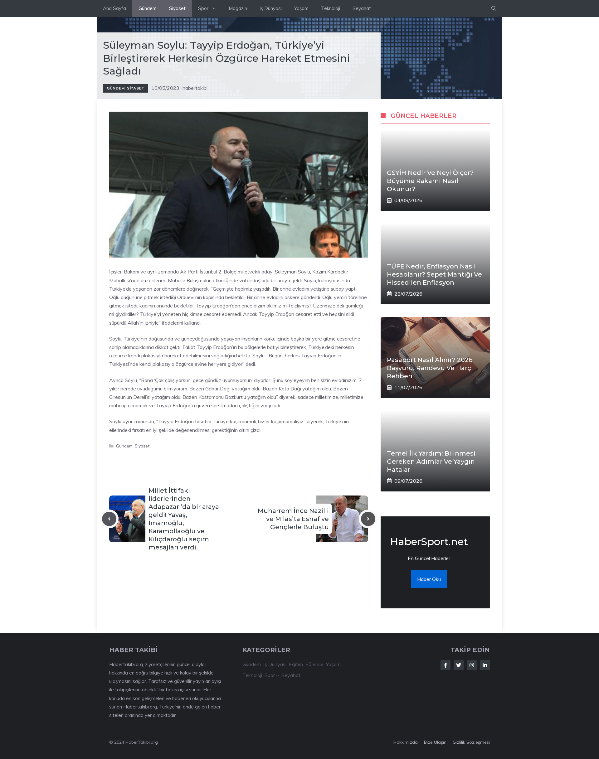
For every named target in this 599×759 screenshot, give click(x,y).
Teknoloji (330, 8)
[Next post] (368, 519)
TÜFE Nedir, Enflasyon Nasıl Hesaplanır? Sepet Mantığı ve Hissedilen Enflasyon (434, 274)
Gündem (148, 8)
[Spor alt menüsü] (277, 675)
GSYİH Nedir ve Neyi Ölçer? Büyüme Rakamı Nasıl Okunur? (430, 181)
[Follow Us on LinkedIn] (485, 665)
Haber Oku (429, 579)
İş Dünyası (271, 8)
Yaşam (301, 8)
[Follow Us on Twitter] (459, 665)
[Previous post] (109, 519)
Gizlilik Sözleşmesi (471, 742)
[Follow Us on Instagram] (472, 665)
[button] (493, 8)
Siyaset (177, 8)
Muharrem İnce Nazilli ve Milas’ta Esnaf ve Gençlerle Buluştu (293, 519)
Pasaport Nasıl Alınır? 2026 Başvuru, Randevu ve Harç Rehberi (429, 368)
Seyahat (362, 8)
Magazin (238, 8)
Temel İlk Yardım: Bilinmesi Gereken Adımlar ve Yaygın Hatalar (431, 461)
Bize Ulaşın (435, 742)
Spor (203, 8)
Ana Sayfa (114, 8)
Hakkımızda (405, 742)
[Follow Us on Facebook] (445, 665)
